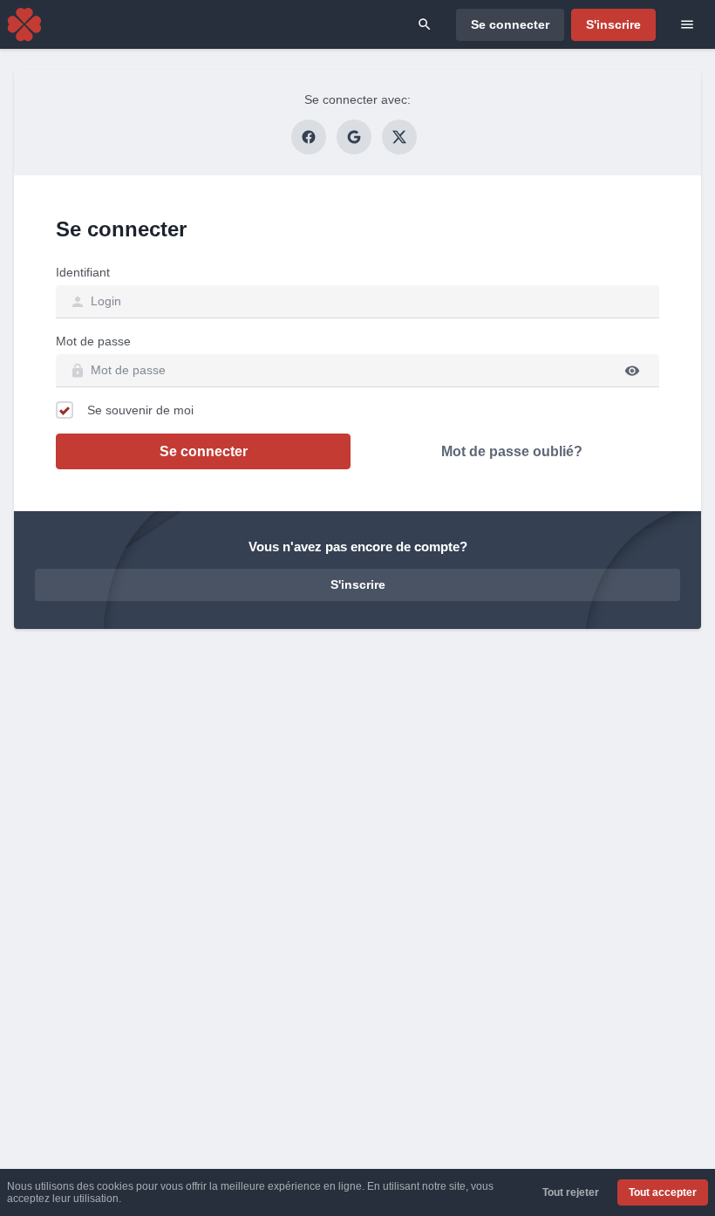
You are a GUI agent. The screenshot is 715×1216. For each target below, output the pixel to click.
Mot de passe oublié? (511, 451)
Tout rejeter (570, 1192)
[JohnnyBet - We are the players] (24, 24)
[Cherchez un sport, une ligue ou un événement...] (424, 24)
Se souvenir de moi (140, 410)
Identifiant (83, 272)
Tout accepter (663, 1192)
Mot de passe (93, 341)
